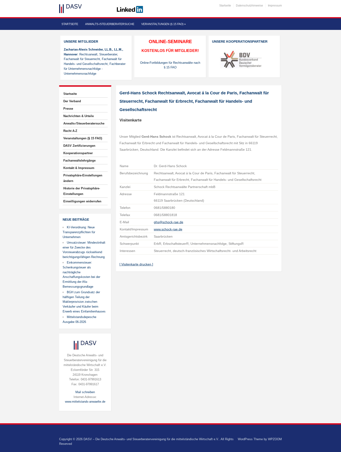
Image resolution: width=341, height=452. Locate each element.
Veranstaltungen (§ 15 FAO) (163, 24)
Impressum (275, 5)
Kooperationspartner (78, 153)
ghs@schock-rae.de (168, 222)
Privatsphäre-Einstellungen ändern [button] (82, 178)
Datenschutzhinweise (249, 5)
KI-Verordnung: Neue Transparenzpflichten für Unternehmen (79, 232)
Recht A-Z (70, 131)
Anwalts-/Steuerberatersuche (109, 24)
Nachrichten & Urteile (78, 116)
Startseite (225, 5)
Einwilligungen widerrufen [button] (82, 201)
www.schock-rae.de (168, 229)
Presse (68, 108)
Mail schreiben (85, 392)
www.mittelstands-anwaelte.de (85, 401)
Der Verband (72, 101)
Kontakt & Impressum (78, 168)
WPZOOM (275, 439)
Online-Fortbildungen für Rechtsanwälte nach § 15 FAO (170, 65)
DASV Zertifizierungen (79, 145)
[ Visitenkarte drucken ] (136, 264)
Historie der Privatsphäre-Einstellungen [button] (81, 191)
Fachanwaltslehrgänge (79, 160)
